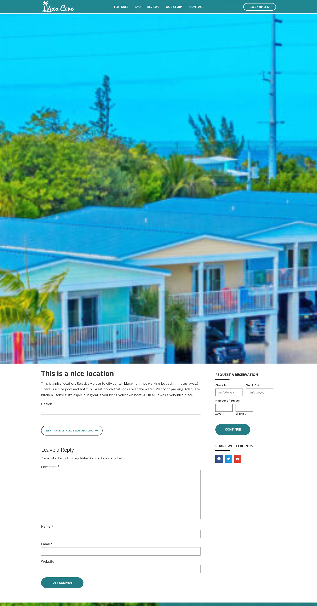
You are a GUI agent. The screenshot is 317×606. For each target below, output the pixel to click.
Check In (221, 385)
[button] (219, 459)
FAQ (138, 7)
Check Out (252, 385)
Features (121, 7)
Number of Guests (227, 400)
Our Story (174, 7)
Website (47, 561)
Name (47, 526)
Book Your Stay (259, 7)
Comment (50, 466)
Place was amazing (80, 430)
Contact (196, 7)
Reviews (153, 7)
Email (46, 544)
